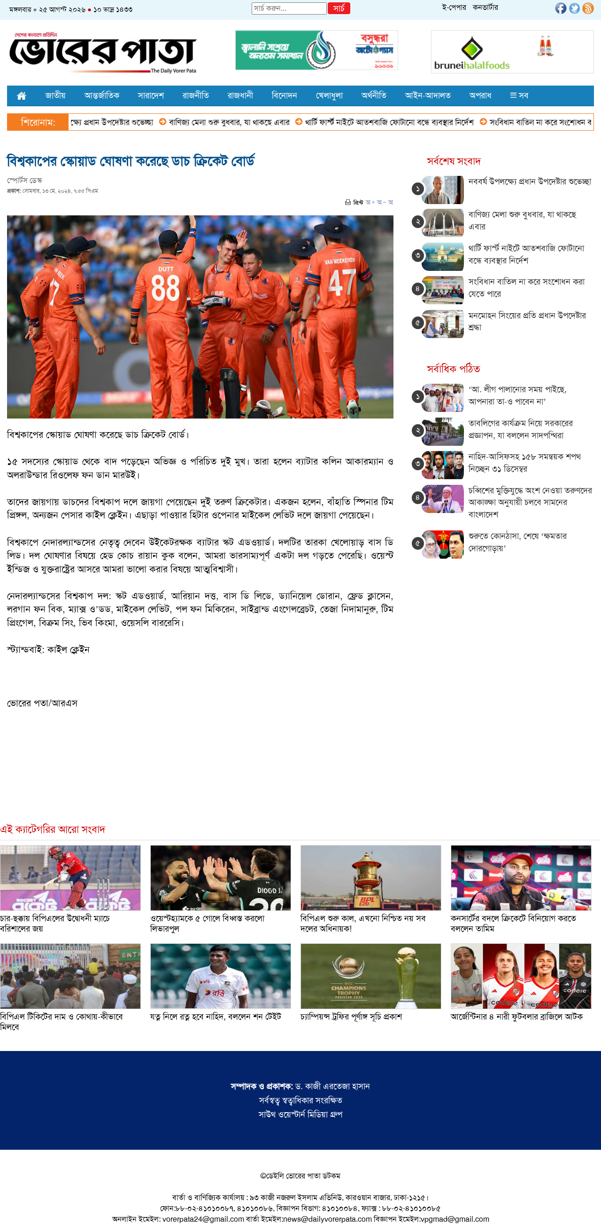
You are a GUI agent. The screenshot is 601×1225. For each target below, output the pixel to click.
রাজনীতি (196, 95)
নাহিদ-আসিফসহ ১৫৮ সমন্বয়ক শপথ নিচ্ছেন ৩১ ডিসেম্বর (525, 462)
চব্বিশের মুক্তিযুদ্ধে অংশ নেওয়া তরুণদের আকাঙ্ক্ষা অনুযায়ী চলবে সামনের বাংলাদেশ (530, 502)
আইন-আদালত (428, 95)
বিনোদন (284, 95)
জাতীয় (56, 95)
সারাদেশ (151, 95)
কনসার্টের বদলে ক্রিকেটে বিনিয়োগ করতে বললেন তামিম (513, 923)
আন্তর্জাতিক (102, 95)
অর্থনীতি (374, 95)
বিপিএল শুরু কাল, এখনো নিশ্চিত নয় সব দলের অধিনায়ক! (363, 923)
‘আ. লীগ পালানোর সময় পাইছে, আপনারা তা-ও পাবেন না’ (518, 395)
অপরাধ (481, 95)
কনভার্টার (485, 7)
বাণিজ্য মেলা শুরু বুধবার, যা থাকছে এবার (194, 122)
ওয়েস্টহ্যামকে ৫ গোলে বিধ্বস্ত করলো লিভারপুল (207, 923)
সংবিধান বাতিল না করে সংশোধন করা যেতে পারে (526, 122)
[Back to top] (14, 1205)
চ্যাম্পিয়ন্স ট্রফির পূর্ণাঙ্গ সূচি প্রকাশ (351, 1016)
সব (522, 95)
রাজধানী (240, 95)
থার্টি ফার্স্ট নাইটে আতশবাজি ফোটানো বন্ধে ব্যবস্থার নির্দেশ (354, 122)
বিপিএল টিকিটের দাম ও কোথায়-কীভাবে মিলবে (61, 1022)
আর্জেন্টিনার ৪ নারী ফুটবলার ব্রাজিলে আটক (517, 1016)
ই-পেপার (454, 7)
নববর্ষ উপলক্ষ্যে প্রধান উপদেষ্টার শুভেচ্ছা (530, 181)
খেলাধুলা (329, 95)
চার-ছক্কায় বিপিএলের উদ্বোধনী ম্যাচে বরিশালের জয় (55, 923)
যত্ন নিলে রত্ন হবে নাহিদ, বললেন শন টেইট (215, 1016)
